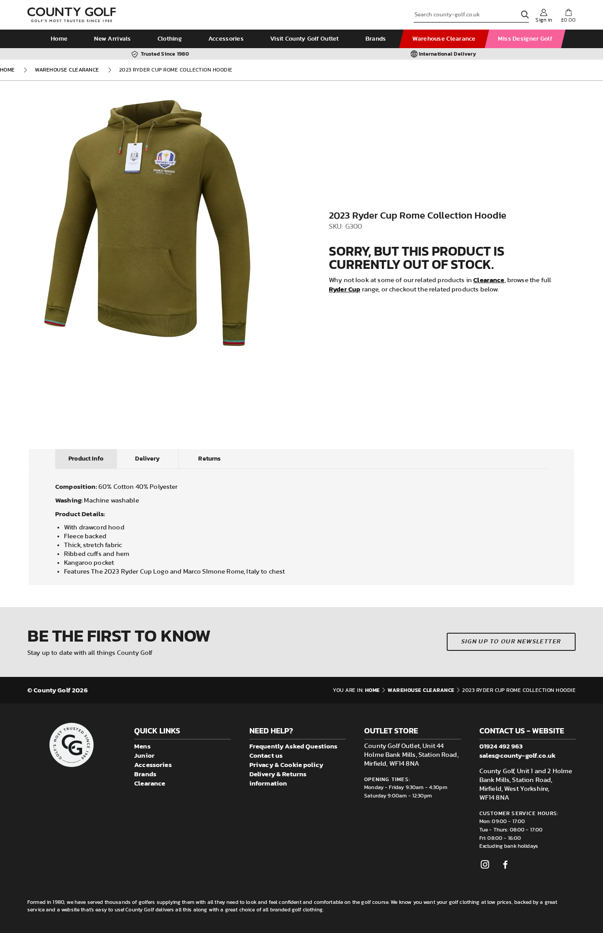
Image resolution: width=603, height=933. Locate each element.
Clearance (488, 280)
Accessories (226, 39)
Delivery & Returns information (278, 778)
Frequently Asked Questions (293, 746)
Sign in (543, 20)
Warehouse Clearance (443, 39)
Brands (376, 39)
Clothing (170, 39)
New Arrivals (112, 39)
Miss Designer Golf (525, 39)
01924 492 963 (501, 746)
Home (59, 39)
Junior (144, 755)
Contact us (266, 755)
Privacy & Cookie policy (286, 764)
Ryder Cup (344, 289)
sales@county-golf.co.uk (517, 755)
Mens (142, 746)
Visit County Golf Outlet (304, 39)
